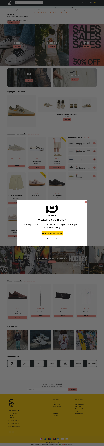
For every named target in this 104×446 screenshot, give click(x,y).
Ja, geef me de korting (52, 233)
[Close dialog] (86, 202)
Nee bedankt (52, 239)
